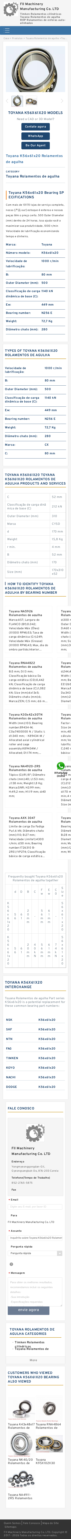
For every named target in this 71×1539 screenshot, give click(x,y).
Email (13, 1200)
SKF (9, 1030)
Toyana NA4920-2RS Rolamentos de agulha (25, 768)
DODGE (11, 1087)
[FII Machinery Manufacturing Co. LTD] (11, 8)
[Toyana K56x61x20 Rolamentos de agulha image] (35, 75)
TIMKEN (12, 1058)
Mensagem (17, 1273)
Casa (6, 38)
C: (6, 453)
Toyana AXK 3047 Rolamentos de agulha (25, 820)
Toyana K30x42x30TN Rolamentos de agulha (25, 716)
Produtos (17, 38)
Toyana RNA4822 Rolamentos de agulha (25, 665)
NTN (9, 1039)
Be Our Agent (35, 145)
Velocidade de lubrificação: (16, 263)
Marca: (11, 245)
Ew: (8, 305)
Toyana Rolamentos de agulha (42, 38)
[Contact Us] (61, 769)
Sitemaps (10, 1527)
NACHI (11, 1077)
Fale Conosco (31, 1523)
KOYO (10, 1068)
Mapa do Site (50, 1523)
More (33, 1360)
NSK (9, 1020)
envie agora (28, 1310)
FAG (9, 1049)
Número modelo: (18, 253)
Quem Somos (12, 1523)
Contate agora (35, 127)
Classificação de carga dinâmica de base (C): (23, 293)
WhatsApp (35, 136)
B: (7, 275)
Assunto (15, 1231)
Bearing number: (18, 313)
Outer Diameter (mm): (22, 283)
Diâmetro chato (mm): (22, 330)
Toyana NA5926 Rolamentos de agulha (25, 613)
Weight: (11, 321)
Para (14, 1215)
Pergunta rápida (22, 1246)
